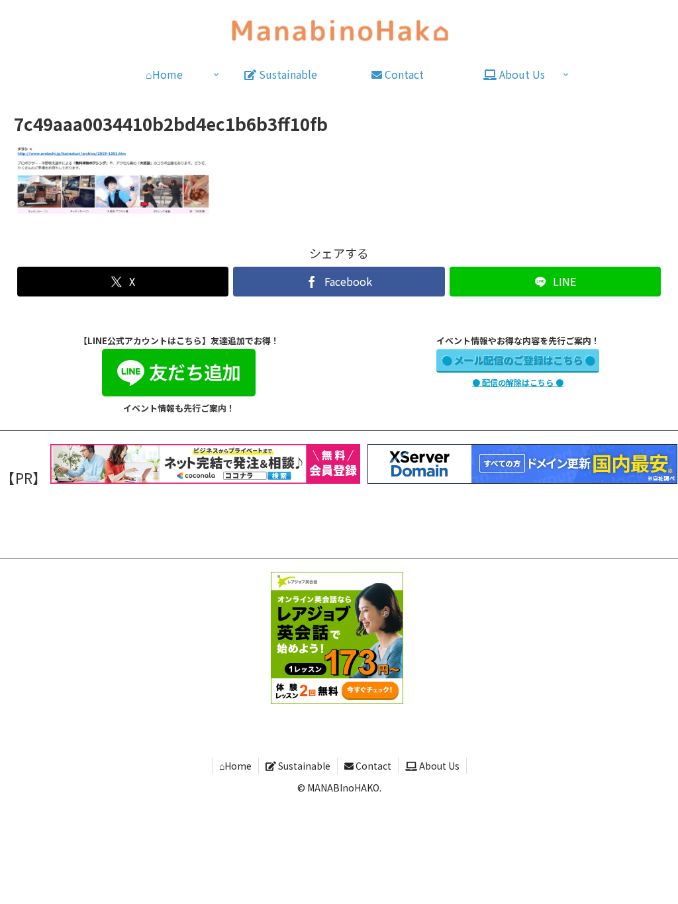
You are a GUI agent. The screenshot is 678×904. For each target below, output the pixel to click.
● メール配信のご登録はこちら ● (518, 360)
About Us (438, 765)
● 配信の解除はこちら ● (517, 382)
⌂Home (235, 765)
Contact (372, 765)
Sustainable (303, 765)
